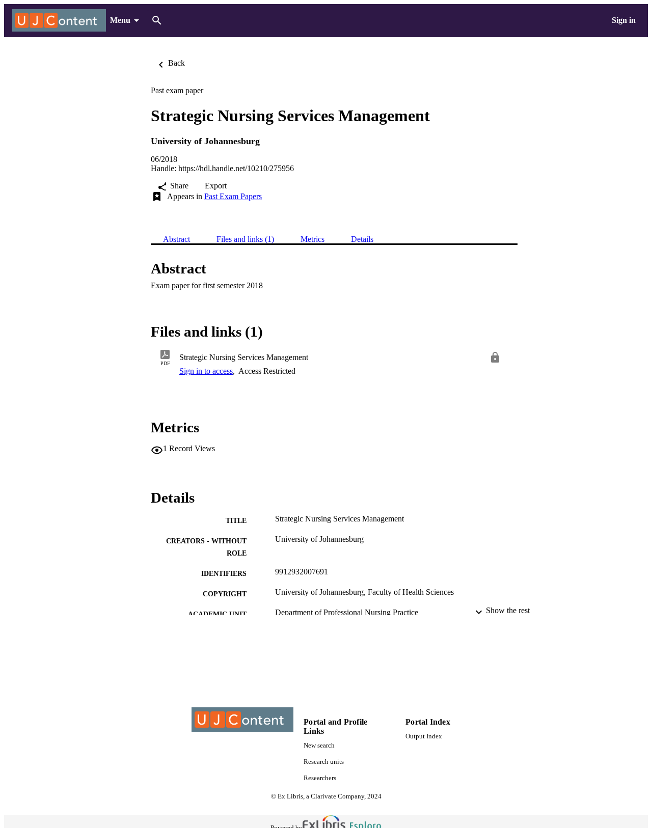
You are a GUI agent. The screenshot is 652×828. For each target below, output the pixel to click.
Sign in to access (206, 371)
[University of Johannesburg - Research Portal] (59, 20)
